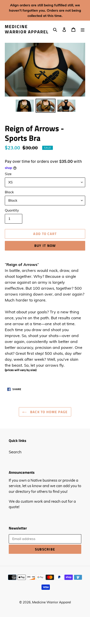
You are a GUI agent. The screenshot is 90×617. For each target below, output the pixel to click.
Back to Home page (48, 411)
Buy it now (45, 245)
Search (15, 451)
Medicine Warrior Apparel (26, 29)
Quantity (12, 210)
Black (9, 192)
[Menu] (82, 29)
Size (8, 174)
